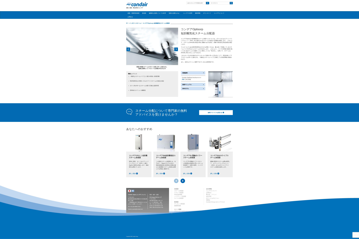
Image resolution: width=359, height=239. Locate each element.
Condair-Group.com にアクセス (215, 202)
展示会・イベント (211, 194)
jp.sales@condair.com (137, 209)
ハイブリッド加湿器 (180, 196)
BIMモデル (185, 88)
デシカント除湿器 (179, 204)
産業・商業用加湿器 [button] (133, 13)
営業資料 (185, 73)
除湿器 (144, 13)
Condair (137, 4)
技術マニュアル (187, 84)
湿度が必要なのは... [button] (174, 13)
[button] (130, 49)
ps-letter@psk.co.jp (158, 205)
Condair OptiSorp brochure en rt (191, 77)
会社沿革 (208, 196)
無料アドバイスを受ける (215, 112)
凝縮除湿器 (177, 205)
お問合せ (130, 17)
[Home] (127, 23)
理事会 (208, 200)
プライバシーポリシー (180, 211)
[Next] (183, 181)
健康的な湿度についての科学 (157, 13)
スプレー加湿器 (178, 192)
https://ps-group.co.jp (157, 207)
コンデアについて (219, 13)
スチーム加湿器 (178, 190)
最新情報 (197, 13)
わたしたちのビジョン (212, 198)
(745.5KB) (186, 79)
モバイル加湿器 (178, 198)
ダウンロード (207, 13)
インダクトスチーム (135, 23)
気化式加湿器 (178, 194)
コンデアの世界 (187, 13)
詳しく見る (132, 173)
